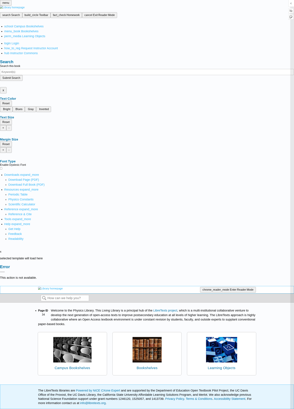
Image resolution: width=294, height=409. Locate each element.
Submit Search (11, 77)
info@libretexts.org (92, 403)
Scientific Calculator (21, 204)
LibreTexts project (165, 310)
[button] (15, 234)
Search (44, 298)
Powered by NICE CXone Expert (98, 390)
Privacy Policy (174, 399)
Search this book (10, 66)
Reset (6, 103)
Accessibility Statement (229, 399)
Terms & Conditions (199, 399)
